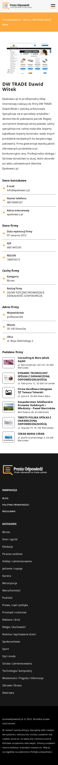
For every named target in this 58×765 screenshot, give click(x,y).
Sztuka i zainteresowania (17, 663)
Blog (5, 498)
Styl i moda (8, 656)
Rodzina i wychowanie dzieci (19, 634)
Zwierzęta (8, 692)
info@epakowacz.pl (18, 190)
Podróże (7, 597)
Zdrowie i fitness (12, 685)
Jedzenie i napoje (12, 568)
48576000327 (15, 202)
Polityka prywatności (15, 504)
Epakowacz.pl (10, 99)
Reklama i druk (11, 619)
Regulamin (8, 511)
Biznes (11, 280)
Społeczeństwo (11, 641)
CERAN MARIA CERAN (31, 433)
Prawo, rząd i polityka (15, 605)
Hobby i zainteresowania (17, 561)
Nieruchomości (11, 590)
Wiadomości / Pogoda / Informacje (22, 678)
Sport (5, 649)
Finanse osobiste (12, 554)
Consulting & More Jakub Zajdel (33, 359)
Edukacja (7, 546)
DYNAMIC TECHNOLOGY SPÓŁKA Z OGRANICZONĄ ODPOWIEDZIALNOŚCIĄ (33, 376)
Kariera (6, 576)
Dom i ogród (9, 539)
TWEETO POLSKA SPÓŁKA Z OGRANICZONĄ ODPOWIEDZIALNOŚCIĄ (34, 421)
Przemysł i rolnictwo (14, 612)
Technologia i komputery (17, 671)
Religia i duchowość (14, 627)
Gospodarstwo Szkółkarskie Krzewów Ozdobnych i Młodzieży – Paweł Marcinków (36, 405)
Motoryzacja (9, 583)
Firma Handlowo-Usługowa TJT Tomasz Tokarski (35, 390)
